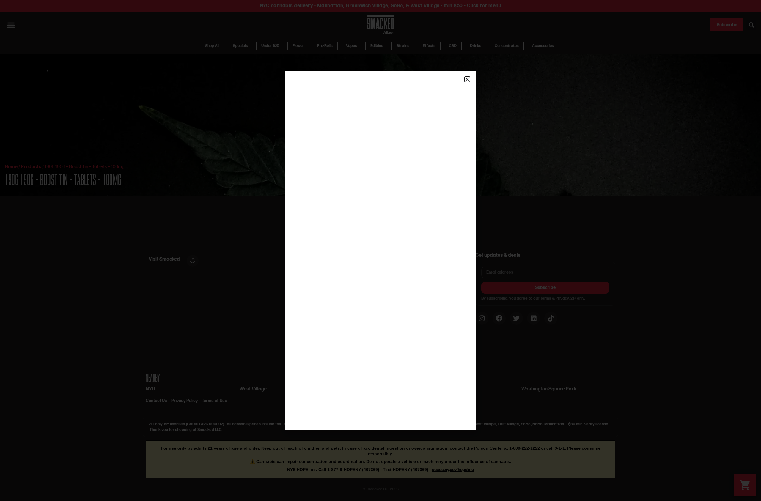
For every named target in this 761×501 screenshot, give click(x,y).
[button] (467, 79)
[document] (380, 250)
